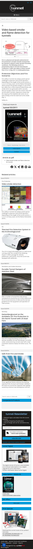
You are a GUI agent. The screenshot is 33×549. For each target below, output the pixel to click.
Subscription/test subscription (12, 495)
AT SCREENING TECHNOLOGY (11, 533)
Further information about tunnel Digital (14, 470)
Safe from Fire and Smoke (13, 354)
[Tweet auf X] (15, 167)
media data (6, 493)
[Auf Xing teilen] (19, 167)
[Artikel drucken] (29, 167)
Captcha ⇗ (23, 435)
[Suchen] (30, 19)
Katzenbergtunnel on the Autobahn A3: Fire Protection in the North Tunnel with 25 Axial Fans (15, 317)
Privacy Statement (6, 543)
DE (28, 2)
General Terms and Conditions (18, 541)
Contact (15, 543)
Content (16, 151)
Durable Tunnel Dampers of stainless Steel (13, 270)
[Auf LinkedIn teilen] (22, 167)
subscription (16, 148)
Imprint (20, 543)
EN (31, 2)
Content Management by (8, 545)
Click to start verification (18, 433)
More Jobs (16, 503)
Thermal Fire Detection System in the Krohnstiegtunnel (16, 230)
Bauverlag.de (5, 547)
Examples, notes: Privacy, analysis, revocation (14, 442)
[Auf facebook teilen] (12, 167)
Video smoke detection (11, 184)
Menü (17, 15)
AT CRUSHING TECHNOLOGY (11, 535)
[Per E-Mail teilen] (26, 167)
